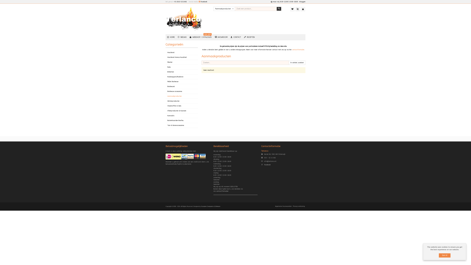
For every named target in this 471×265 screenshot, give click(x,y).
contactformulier (298, 50)
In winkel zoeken (297, 63)
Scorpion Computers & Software (210, 206)
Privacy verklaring (299, 206)
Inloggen (302, 2)
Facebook (203, 2)
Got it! (444, 255)
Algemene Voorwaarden (283, 206)
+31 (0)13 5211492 (180, 2)
